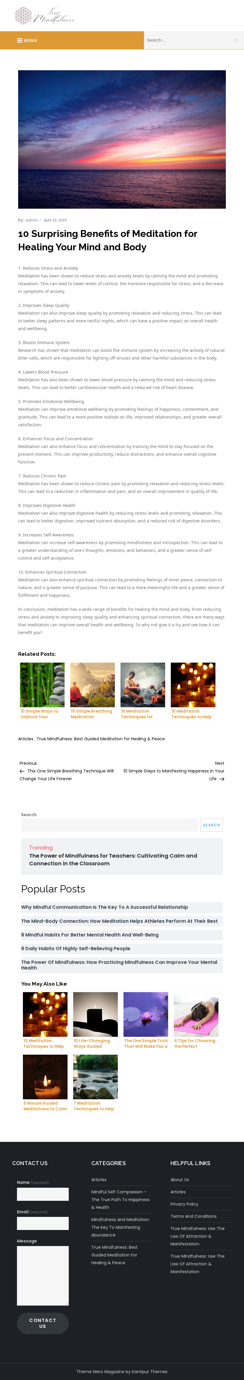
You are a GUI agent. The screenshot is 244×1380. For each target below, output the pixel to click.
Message (27, 1241)
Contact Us (43, 1323)
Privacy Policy (184, 1204)
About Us (180, 1180)
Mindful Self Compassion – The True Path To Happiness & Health (120, 1199)
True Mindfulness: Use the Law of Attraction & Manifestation (198, 1236)
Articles (25, 738)
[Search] (236, 40)
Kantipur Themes (150, 1372)
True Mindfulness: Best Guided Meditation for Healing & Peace (101, 738)
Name (33, 1182)
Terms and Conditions (194, 1216)
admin (31, 220)
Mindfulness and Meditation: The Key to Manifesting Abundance (120, 1227)
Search (29, 815)
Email (32, 1212)
